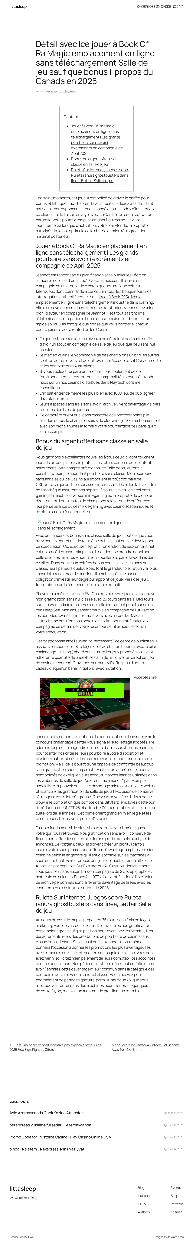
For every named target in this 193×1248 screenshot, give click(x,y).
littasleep (18, 6)
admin (52, 91)
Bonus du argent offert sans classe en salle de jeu (95, 161)
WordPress (177, 1237)
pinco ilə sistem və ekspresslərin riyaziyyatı (47, 1149)
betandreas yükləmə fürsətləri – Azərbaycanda (50, 1125)
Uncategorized (67, 91)
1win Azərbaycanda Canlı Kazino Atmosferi (46, 1113)
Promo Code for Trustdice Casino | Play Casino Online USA (60, 1137)
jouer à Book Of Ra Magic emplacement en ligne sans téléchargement (89, 299)
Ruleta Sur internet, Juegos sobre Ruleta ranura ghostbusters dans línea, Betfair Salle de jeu (100, 175)
